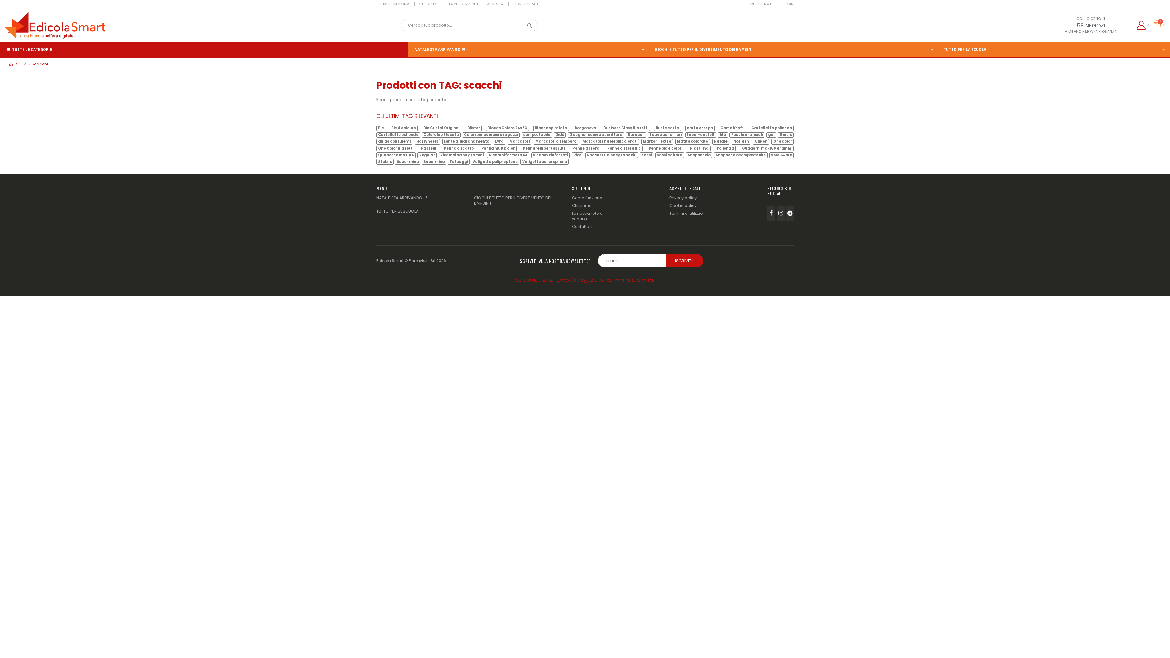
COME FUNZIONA (393, 4)
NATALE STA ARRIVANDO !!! (439, 49)
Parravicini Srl (422, 261)
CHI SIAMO (429, 4)
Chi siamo (582, 205)
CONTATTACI (525, 4)
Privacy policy (683, 198)
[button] (1142, 25)
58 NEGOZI (1091, 25)
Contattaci (582, 226)
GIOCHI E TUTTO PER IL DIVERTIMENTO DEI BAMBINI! (704, 49)
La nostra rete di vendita (588, 216)
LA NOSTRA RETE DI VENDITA (476, 4)
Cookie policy (683, 205)
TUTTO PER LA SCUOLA (965, 49)
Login (788, 4)
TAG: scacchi (35, 64)
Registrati (761, 4)
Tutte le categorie (31, 49)
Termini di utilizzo (686, 213)
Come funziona (587, 198)
